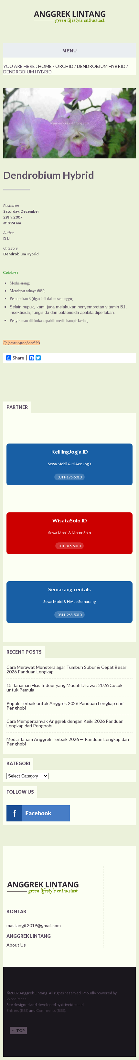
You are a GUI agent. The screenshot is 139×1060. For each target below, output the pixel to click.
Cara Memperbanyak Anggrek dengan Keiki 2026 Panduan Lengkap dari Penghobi (64, 723)
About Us (16, 945)
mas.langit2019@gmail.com (33, 925)
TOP (19, 1030)
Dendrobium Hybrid (101, 66)
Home (45, 66)
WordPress (16, 998)
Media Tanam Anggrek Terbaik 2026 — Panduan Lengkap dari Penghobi (67, 741)
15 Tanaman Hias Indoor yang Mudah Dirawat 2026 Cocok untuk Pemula (64, 687)
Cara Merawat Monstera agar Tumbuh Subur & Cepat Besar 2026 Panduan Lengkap (66, 669)
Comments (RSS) (50, 1010)
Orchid (64, 66)
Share (18, 357)
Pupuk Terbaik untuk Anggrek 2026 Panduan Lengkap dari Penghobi (64, 706)
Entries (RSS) (17, 1010)
